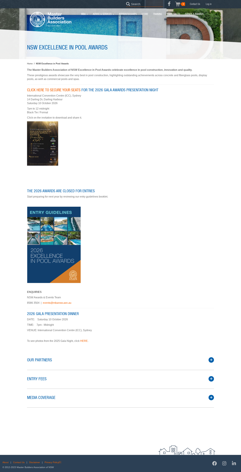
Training (157, 14)
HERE (84, 341)
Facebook (169, 5)
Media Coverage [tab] (41, 397)
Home (30, 63)
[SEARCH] (128, 4)
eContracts (173, 14)
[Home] (50, 19)
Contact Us (195, 4)
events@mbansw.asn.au (57, 302)
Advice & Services (102, 14)
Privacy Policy (53, 462)
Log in (208, 4)
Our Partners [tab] (39, 360)
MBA (83, 14)
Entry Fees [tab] (37, 379)
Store (145, 14)
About (5, 462)
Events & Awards (194, 14)
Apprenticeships (128, 14)
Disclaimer (34, 462)
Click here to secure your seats (53, 90)
